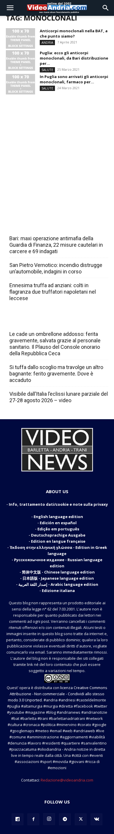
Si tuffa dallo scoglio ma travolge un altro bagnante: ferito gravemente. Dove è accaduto (56, 373)
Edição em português (58, 529)
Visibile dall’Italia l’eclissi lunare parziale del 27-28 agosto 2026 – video (58, 397)
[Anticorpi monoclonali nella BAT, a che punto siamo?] (20, 38)
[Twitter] (81, 819)
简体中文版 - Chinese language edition (58, 572)
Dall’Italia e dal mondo (37, 321)
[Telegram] (65, 819)
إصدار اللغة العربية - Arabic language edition (58, 584)
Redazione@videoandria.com (67, 780)
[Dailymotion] (17, 819)
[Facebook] (33, 819)
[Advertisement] (57, 153)
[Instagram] (49, 819)
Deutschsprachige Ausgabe (58, 535)
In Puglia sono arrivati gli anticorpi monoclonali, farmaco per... (74, 79)
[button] (10, 8)
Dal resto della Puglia (36, 226)
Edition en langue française (58, 541)
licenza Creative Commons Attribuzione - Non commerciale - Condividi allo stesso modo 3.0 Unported (57, 694)
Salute (47, 69)
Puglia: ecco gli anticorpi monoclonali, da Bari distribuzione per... (74, 58)
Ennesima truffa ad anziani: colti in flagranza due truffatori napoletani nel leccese (52, 291)
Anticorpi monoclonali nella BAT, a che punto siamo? (74, 33)
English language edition (58, 516)
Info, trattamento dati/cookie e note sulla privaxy (58, 504)
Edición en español (58, 522)
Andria (47, 42)
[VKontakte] (96, 819)
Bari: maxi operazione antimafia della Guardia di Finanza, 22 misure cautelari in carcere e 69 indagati (56, 244)
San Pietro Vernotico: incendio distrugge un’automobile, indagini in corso (55, 268)
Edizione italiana (58, 590)
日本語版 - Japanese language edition (58, 578)
